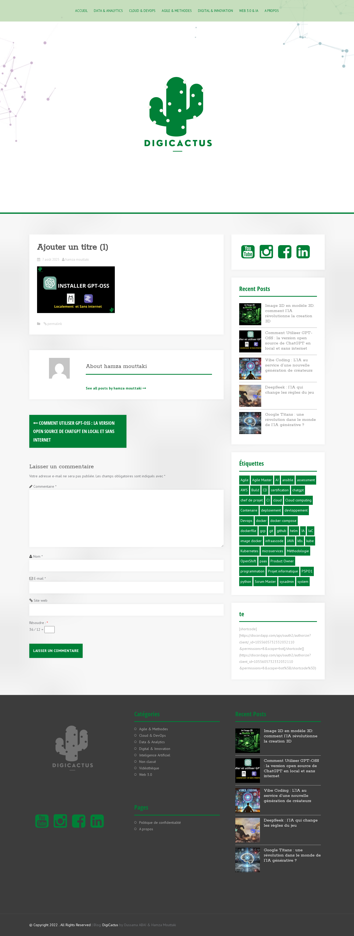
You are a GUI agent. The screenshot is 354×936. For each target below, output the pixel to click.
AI (277, 480)
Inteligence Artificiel (154, 755)
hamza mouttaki (77, 259)
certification (280, 490)
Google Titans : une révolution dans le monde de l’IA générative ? (290, 420)
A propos (272, 11)
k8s (300, 540)
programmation (252, 571)
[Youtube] (247, 256)
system (303, 581)
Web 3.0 (145, 774)
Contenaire (248, 510)
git (271, 530)
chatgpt (298, 490)
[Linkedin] (303, 256)
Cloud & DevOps (142, 11)
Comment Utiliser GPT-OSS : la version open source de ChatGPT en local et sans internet (74, 431)
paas (263, 561)
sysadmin (287, 581)
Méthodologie (298, 551)
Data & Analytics (108, 11)
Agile (244, 480)
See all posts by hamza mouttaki (113, 388)
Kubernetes (249, 551)
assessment (306, 480)
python (245, 581)
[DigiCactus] (177, 116)
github (281, 530)
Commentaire (44, 486)
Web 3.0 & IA (248, 11)
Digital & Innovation (215, 11)
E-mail (40, 578)
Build (255, 490)
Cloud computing (298, 500)
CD (265, 490)
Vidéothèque (149, 768)
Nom (38, 556)
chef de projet (251, 500)
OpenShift (248, 561)
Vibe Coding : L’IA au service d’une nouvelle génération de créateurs (289, 365)
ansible (287, 480)
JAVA (290, 540)
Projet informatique (283, 571)
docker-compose (283, 520)
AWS (244, 490)
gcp (263, 530)
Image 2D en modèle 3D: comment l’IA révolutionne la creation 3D (289, 313)
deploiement (271, 510)
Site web (40, 600)
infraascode (274, 540)
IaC (310, 530)
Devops (246, 520)
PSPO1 (307, 571)
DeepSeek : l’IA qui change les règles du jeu (289, 390)
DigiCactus (110, 925)
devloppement (296, 510)
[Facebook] (284, 256)
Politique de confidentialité (160, 822)
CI (268, 500)
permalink (54, 324)
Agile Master (262, 480)
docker (261, 520)
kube (310, 540)
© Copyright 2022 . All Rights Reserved (60, 925)
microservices (272, 551)
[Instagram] (266, 256)
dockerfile (248, 530)
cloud (277, 500)
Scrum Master (265, 581)
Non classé (147, 761)
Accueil (81, 11)
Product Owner (282, 561)
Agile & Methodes (177, 11)
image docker (251, 540)
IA (303, 530)
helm (294, 530)
